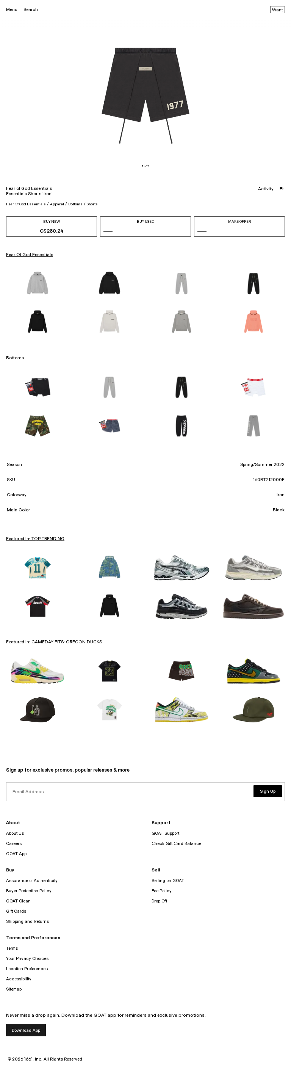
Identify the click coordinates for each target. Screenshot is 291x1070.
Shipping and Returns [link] (27, 921)
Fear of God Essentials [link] (29, 255)
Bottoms (75, 204)
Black (279, 510)
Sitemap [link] (14, 989)
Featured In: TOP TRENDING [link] (35, 539)
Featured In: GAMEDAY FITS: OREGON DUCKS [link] (54, 642)
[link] (37, 283)
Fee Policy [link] (162, 891)
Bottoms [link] (15, 358)
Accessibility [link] (18, 979)
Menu (11, 10)
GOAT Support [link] (165, 833)
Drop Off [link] (159, 901)
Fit (282, 189)
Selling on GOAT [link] (168, 881)
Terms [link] (12, 948)
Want (277, 10)
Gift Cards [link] (16, 911)
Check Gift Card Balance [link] (176, 844)
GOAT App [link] (16, 854)
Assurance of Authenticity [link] (32, 881)
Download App (26, 1030)
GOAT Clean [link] (18, 901)
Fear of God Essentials (26, 204)
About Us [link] (15, 833)
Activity (266, 189)
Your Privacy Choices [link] (27, 959)
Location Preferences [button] (27, 969)
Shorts (92, 204)
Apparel (57, 204)
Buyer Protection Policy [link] (29, 891)
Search (30, 10)
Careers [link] (14, 844)
